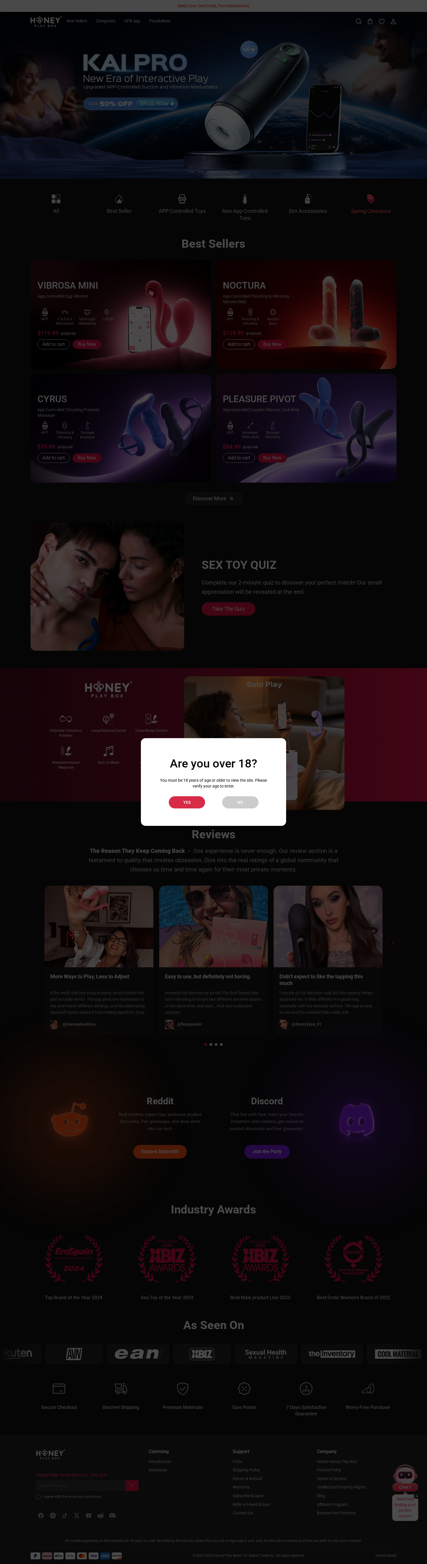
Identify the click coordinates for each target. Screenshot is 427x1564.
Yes (187, 802)
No (240, 802)
